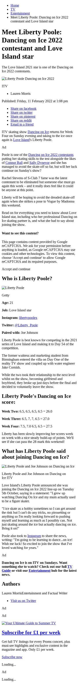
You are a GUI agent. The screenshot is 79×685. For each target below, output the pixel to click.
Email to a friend (22, 124)
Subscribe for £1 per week (31, 632)
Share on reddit (21, 120)
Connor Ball (14, 162)
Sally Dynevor (39, 162)
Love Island (21, 140)
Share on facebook (23, 108)
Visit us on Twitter (23, 601)
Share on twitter (21, 112)
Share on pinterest (23, 116)
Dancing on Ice (38, 132)
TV (13, 9)
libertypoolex (28, 318)
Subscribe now (12, 657)
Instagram (34, 536)
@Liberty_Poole (26, 325)
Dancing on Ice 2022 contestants (51, 155)
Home (15, 5)
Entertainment (20, 13)
